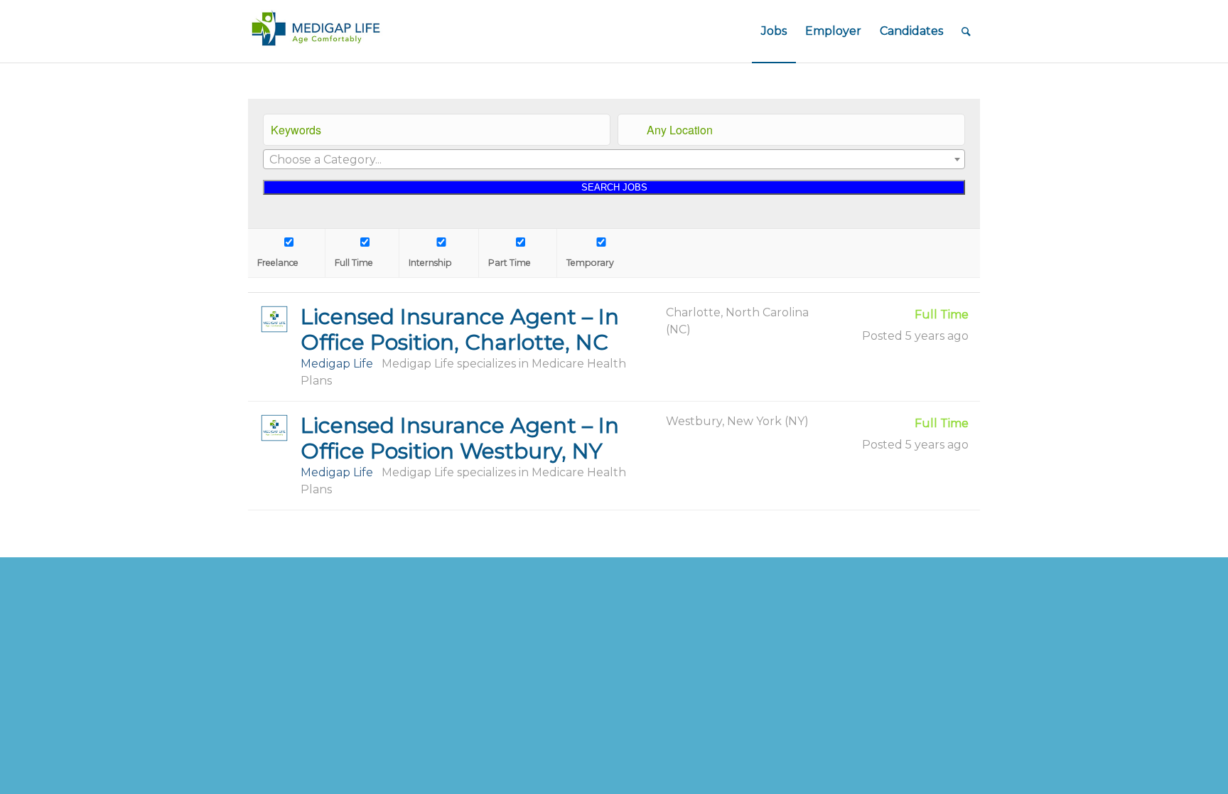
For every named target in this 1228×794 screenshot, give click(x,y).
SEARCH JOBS (614, 187)
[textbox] (614, 160)
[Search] (966, 31)
